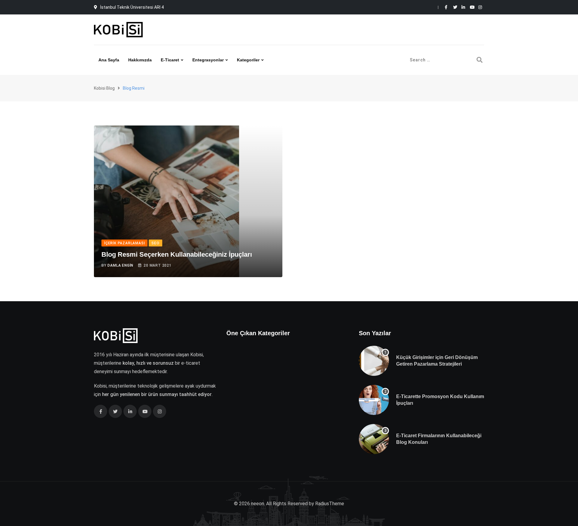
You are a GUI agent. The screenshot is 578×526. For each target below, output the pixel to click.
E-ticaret (170, 59)
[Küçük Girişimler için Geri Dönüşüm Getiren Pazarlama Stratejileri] (374, 361)
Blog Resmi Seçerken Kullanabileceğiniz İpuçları (176, 254)
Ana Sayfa (108, 59)
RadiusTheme (329, 503)
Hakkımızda (140, 59)
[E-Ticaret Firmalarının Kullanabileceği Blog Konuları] (374, 439)
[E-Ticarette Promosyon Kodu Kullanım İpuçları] (374, 400)
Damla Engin (120, 265)
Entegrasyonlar (208, 59)
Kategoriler (248, 59)
